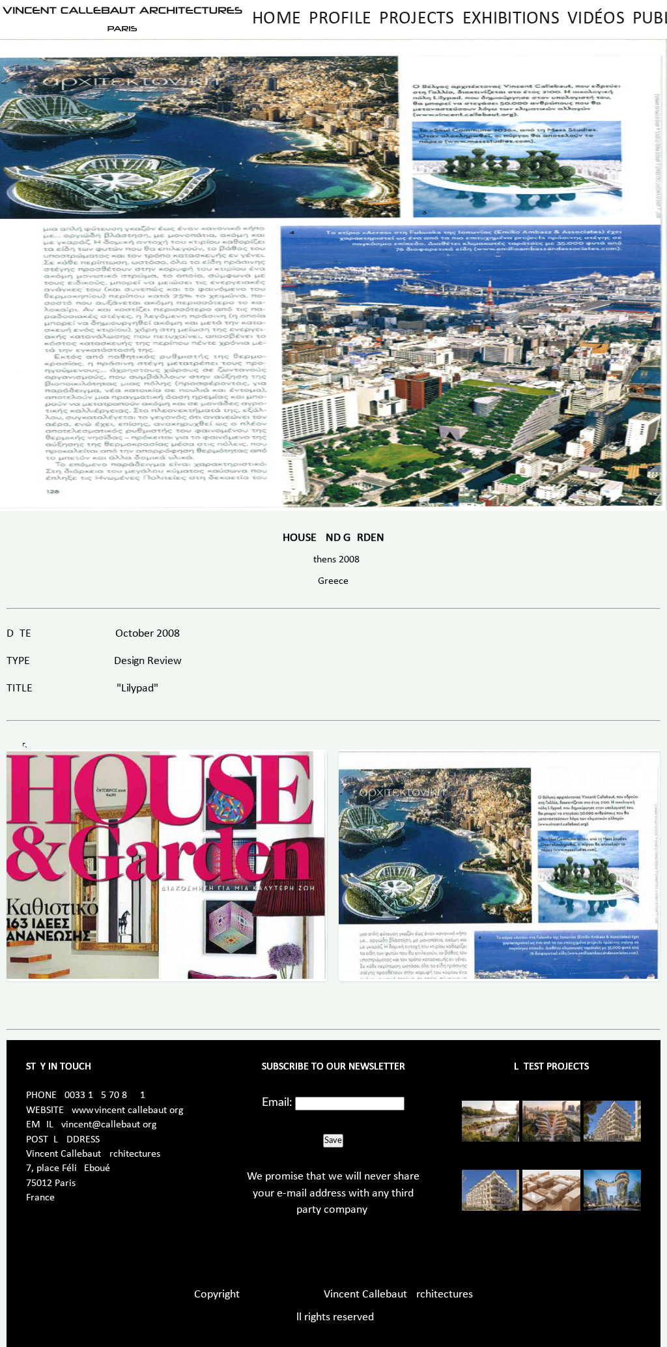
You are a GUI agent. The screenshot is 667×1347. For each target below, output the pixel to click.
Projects (416, 19)
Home (276, 19)
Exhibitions (511, 19)
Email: (277, 1102)
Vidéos (596, 19)
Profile (340, 19)
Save (333, 1140)
